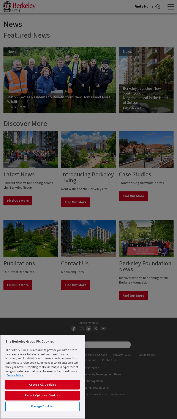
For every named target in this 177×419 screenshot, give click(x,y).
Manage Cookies (42, 406)
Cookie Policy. (15, 375)
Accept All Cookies (42, 385)
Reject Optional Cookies (42, 395)
